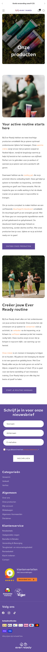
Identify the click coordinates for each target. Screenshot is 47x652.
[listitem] (23, 3)
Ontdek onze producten (18, 246)
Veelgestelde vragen (10, 535)
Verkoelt (5, 481)
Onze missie (7, 353)
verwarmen (30, 326)
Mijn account (7, 506)
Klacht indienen (8, 555)
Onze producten (9, 502)
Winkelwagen (7, 510)
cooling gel (28, 175)
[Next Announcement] (44, 3)
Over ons (6, 497)
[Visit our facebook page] (3, 613)
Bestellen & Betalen (10, 539)
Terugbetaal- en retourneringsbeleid (17, 547)
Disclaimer (6, 518)
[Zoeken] (43, 10)
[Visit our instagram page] (9, 613)
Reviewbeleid (7, 551)
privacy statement (30, 449)
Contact (5, 559)
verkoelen (17, 330)
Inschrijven (23, 458)
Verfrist (5, 485)
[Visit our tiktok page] (15, 613)
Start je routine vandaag (19, 390)
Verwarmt (6, 477)
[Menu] (3, 10)
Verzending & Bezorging (12, 543)
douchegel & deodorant (23, 209)
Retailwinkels (7, 531)
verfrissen (15, 334)
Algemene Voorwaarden (12, 514)
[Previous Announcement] (2, 3)
